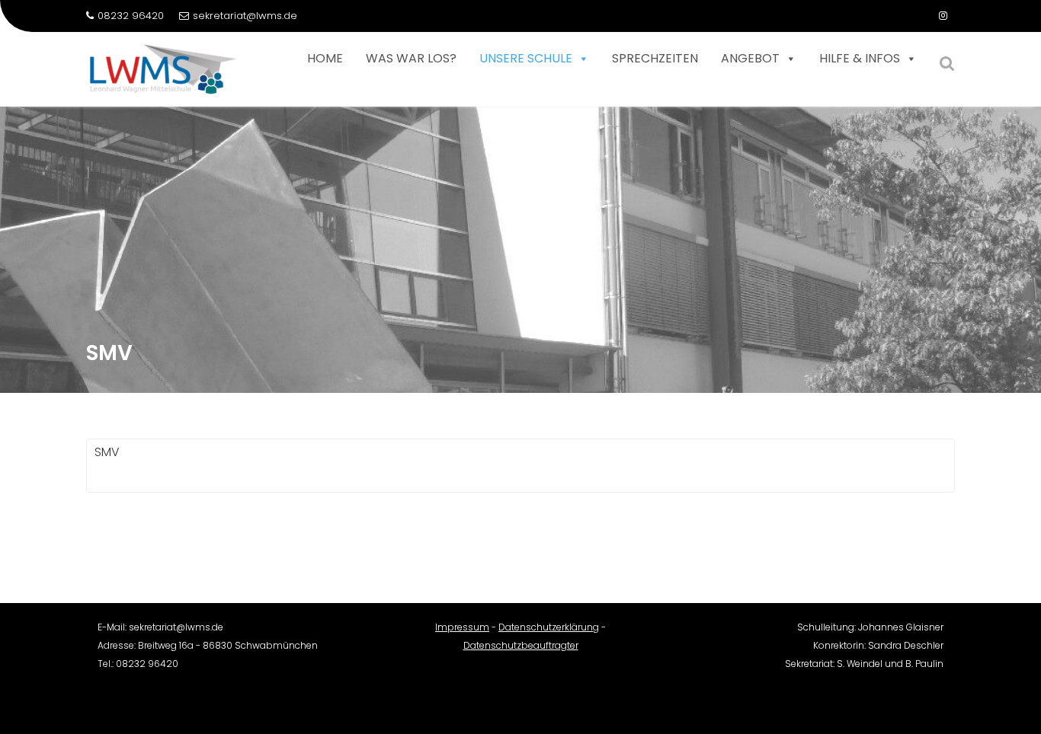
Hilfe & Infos (859, 58)
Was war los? (411, 58)
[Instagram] (942, 16)
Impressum (462, 627)
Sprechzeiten (655, 58)
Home (325, 58)
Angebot (750, 58)
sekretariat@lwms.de (245, 15)
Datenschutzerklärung (548, 627)
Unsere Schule (525, 58)
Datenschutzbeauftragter (520, 645)
